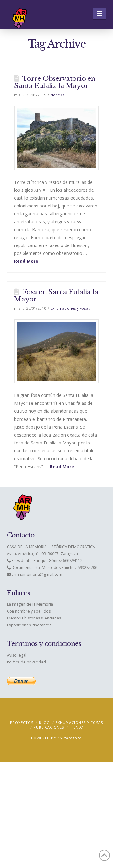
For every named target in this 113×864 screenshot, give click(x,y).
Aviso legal (16, 655)
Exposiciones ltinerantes (29, 625)
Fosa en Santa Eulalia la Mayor (56, 295)
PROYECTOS (21, 722)
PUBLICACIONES (49, 727)
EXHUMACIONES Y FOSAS (79, 722)
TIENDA (77, 727)
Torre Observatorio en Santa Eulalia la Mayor (54, 82)
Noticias (58, 94)
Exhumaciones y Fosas (70, 308)
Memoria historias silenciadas (34, 618)
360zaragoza (69, 737)
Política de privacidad (26, 662)
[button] (99, 13)
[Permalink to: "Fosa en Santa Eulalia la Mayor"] (56, 351)
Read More (26, 261)
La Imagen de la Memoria (30, 604)
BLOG (44, 722)
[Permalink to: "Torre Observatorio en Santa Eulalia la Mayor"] (56, 138)
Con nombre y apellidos (29, 611)
